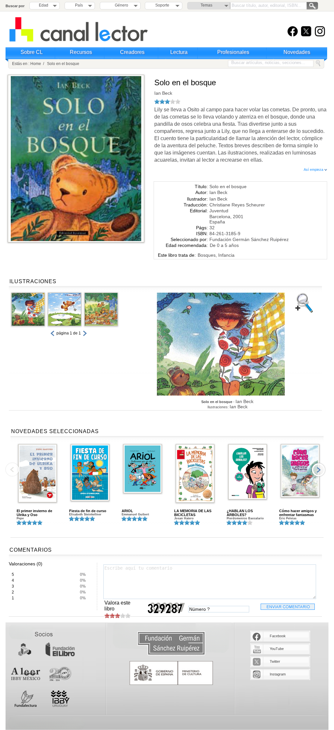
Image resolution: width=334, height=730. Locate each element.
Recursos (81, 52)
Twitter (275, 661)
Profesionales (233, 52)
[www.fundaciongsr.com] (171, 643)
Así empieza (314, 169)
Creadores (132, 52)
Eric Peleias (287, 518)
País (79, 5)
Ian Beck (163, 93)
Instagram (278, 674)
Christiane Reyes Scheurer (237, 204)
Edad (43, 5)
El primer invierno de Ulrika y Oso (34, 513)
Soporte (162, 5)
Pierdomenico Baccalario (245, 518)
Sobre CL (32, 52)
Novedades (296, 52)
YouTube (277, 649)
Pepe (20, 518)
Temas (206, 5)
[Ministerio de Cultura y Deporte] (171, 673)
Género (120, 5)
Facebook (278, 636)
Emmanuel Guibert (135, 514)
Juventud (218, 210)
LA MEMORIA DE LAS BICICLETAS (192, 513)
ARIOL (127, 511)
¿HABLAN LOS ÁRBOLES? (240, 513)
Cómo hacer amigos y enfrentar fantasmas (298, 513)
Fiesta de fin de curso (87, 511)
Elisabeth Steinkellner (85, 514)
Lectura (179, 52)
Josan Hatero (184, 518)
